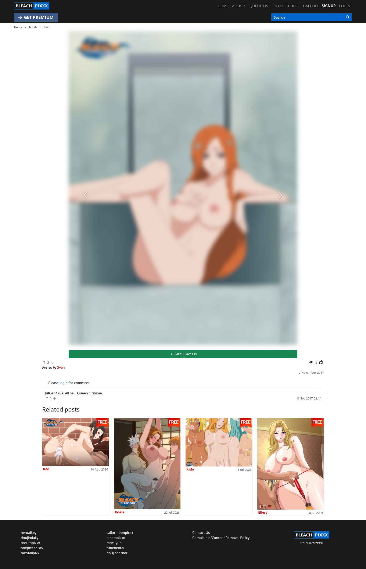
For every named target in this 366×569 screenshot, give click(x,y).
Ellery (263, 512)
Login (344, 5)
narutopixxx (30, 542)
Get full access (185, 354)
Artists (239, 5)
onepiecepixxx (32, 548)
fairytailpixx (30, 553)
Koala (120, 512)
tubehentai (115, 548)
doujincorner (117, 553)
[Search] (347, 17)
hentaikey (28, 532)
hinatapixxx (116, 537)
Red (46, 469)
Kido (190, 469)
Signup (329, 5)
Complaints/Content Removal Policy (221, 537)
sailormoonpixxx (120, 532)
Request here (286, 5)
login (64, 382)
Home (223, 5)
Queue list (260, 5)
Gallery (310, 5)
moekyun (114, 542)
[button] (86, 195)
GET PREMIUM (38, 17)
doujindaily (29, 537)
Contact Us (201, 532)
